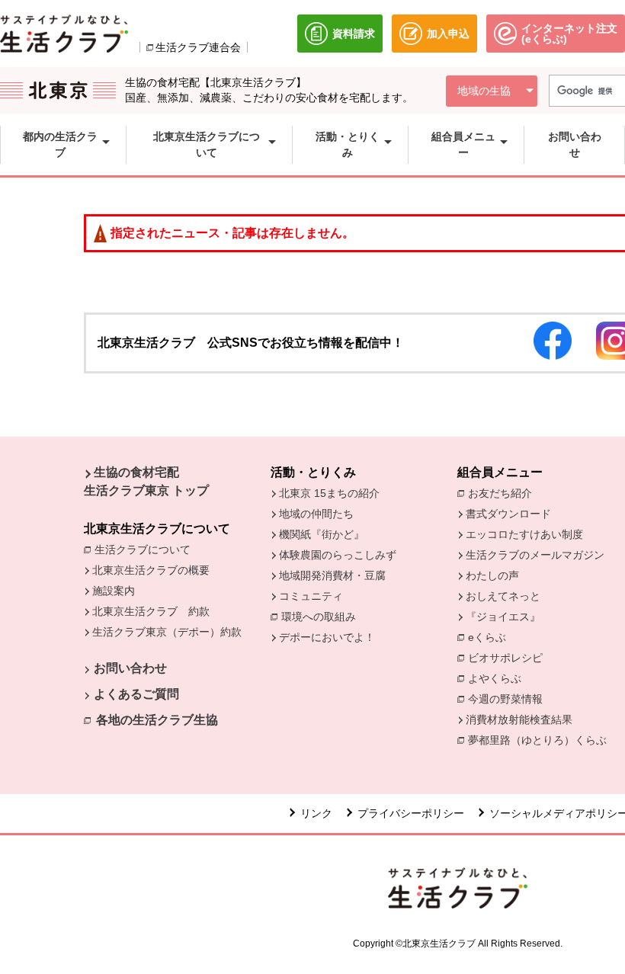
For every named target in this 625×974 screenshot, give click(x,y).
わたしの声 (492, 575)
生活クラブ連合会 (198, 47)
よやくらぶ (498, 678)
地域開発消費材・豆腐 (332, 575)
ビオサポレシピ (509, 658)
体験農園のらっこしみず (337, 555)
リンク (316, 813)
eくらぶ (487, 637)
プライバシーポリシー (410, 813)
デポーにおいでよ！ (327, 637)
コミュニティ (311, 596)
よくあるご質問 (136, 693)
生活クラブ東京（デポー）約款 (167, 632)
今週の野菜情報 (509, 699)
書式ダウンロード (508, 514)
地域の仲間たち (316, 514)
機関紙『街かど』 (321, 534)
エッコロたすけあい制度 (524, 534)
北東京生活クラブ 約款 (151, 611)
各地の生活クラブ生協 (157, 719)
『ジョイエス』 (503, 616)
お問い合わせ (130, 668)
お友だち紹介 (504, 493)
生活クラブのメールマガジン (535, 555)
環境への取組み (322, 617)
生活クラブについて (146, 549)
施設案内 (113, 591)
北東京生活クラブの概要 (151, 570)
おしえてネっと (503, 596)
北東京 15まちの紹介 (329, 493)
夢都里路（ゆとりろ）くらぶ (537, 740)
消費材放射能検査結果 (523, 719)
